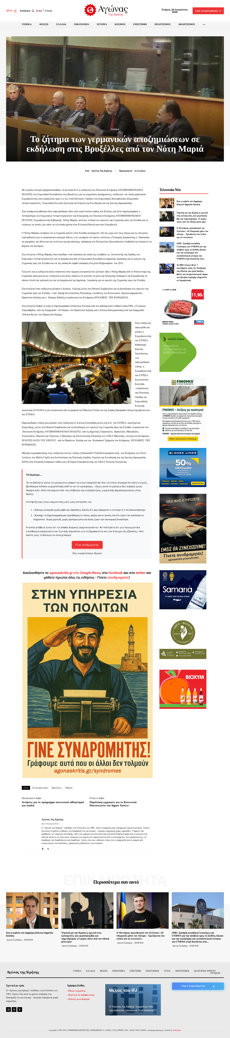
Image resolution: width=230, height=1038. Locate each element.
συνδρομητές (118, 577)
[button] (28, 11)
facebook (115, 573)
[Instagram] (8, 1009)
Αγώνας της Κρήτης (101, 171)
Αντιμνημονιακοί (40, 788)
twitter (141, 573)
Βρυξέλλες (57, 788)
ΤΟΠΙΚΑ (115, 129)
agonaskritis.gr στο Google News (74, 573)
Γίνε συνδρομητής (87, 545)
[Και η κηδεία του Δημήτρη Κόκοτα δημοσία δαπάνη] (166, 203)
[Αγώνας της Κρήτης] (29, 834)
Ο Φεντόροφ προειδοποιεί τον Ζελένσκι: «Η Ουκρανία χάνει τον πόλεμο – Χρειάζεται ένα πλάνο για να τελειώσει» (140, 935)
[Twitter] (48, 848)
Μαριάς (69, 788)
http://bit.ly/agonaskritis (50, 824)
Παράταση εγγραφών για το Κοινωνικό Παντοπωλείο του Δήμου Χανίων (113, 804)
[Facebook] (42, 848)
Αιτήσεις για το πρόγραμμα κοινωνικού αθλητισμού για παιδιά (53, 804)
